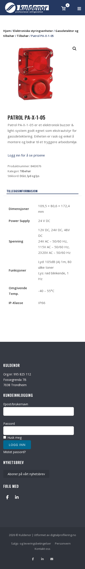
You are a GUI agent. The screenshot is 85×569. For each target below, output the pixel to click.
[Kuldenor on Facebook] (7, 497)
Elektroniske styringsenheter (33, 31)
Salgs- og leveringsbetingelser (31, 543)
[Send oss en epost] (52, 559)
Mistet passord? (14, 452)
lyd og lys (33, 176)
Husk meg (14, 437)
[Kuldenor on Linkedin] (17, 497)
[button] (74, 49)
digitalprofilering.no (63, 535)
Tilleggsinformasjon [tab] (22, 191)
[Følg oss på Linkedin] (42, 559)
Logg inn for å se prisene (26, 155)
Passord (9, 423)
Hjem (7, 31)
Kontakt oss (42, 549)
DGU (23, 176)
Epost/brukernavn (15, 404)
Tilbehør (23, 36)
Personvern (63, 543)
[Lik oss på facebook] (33, 559)
